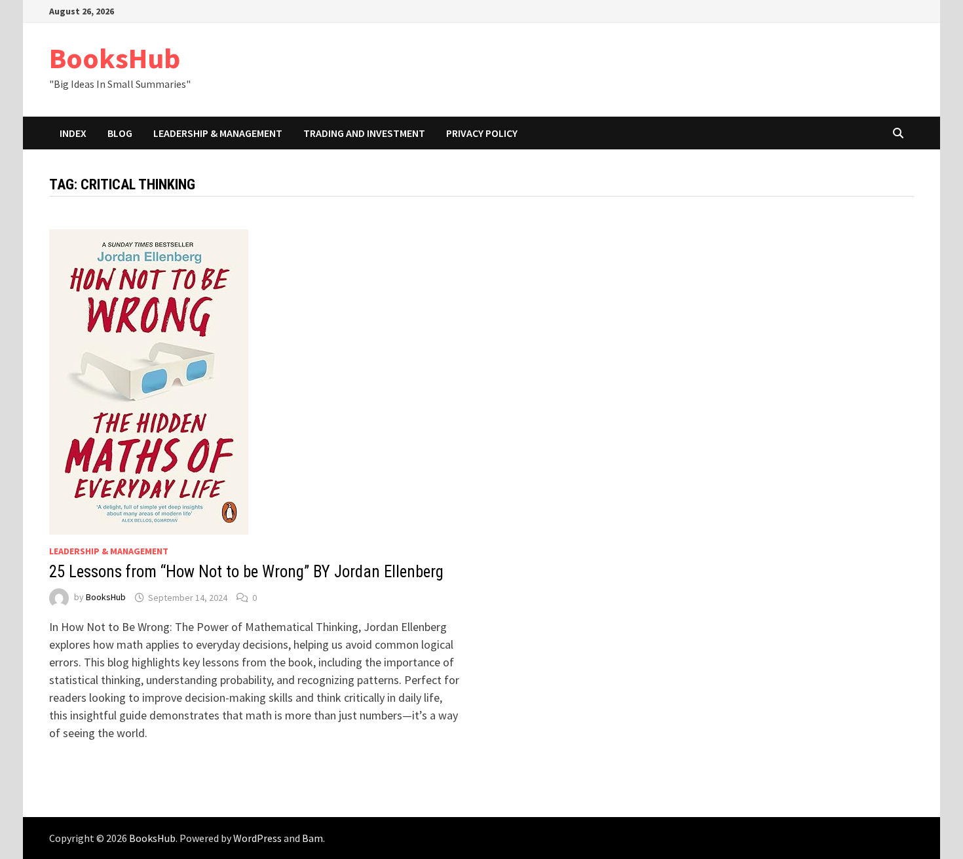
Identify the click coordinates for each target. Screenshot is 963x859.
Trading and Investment (364, 133)
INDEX (73, 133)
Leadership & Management (217, 133)
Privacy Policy (482, 133)
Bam (312, 838)
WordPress (257, 838)
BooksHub (114, 58)
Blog (119, 133)
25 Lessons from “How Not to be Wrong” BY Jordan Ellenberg (246, 571)
